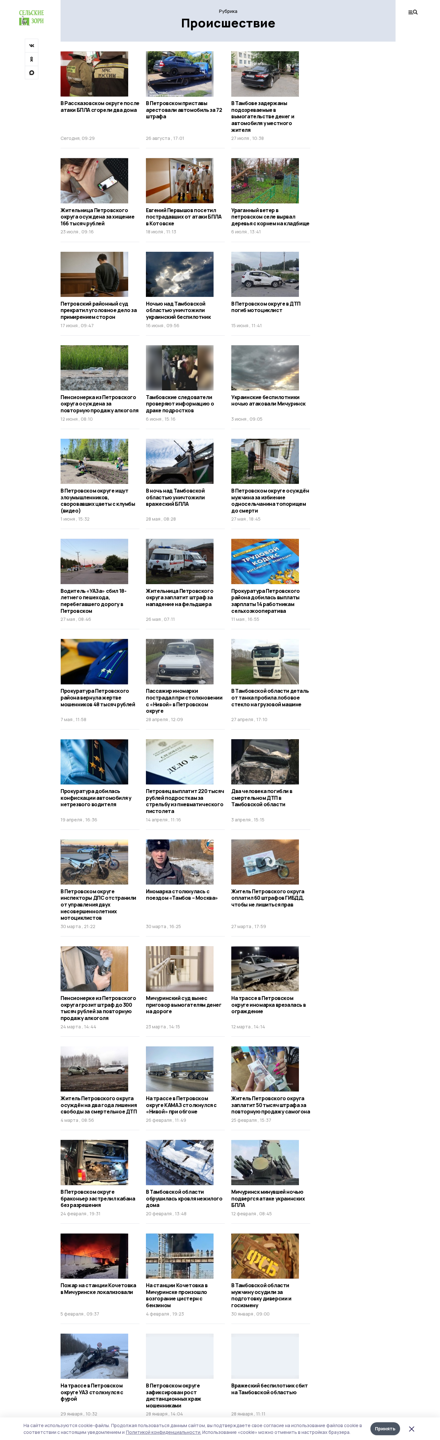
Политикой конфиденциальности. (163, 1432)
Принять (385, 1428)
